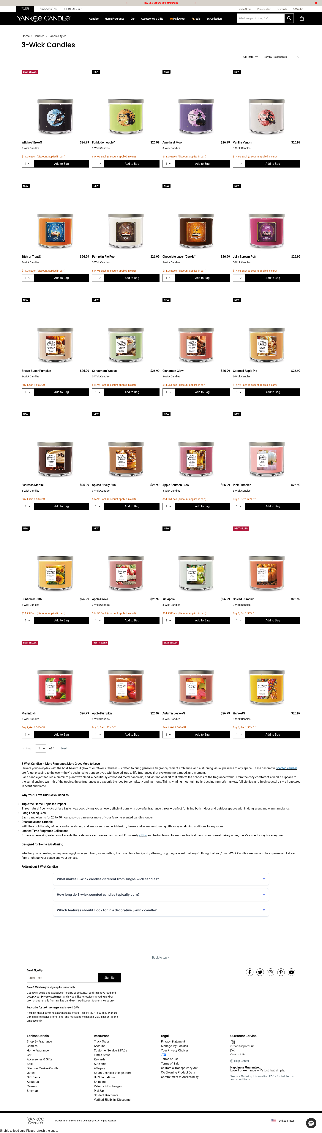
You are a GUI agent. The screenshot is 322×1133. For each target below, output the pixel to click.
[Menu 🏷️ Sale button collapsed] (202, 18)
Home (26, 36)
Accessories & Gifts (152, 18)
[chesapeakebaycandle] (72, 9)
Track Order (101, 1041)
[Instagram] (270, 972)
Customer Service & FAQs (110, 1050)
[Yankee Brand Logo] (43, 18)
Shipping (100, 1082)
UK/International (105, 1077)
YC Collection (214, 18)
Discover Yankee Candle (42, 1068)
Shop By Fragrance (39, 1041)
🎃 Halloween (177, 18)
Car (133, 18)
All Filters (248, 56)
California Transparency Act (179, 1068)
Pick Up (99, 1091)
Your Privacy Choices (175, 1050)
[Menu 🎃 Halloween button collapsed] (187, 18)
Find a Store (102, 1055)
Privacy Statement (51, 996)
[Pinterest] (281, 972)
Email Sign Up (34, 970)
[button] (311, 1123)
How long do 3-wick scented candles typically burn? (98, 894)
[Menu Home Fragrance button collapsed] (126, 18)
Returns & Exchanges (108, 1086)
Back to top (159, 957)
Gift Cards (33, 1077)
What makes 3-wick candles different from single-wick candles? (108, 879)
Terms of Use (169, 1059)
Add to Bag (61, 163)
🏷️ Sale (196, 18)
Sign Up (109, 977)
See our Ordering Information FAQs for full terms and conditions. (262, 1078)
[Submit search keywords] (289, 18)
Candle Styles (57, 36)
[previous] (127, 3)
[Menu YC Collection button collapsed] (223, 18)
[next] (195, 3)
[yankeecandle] (26, 9)
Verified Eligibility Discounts (112, 1099)
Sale (30, 1064)
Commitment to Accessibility (180, 1077)
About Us (33, 1082)
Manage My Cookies (174, 1046)
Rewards (99, 1059)
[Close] (316, 3)
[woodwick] (49, 9)
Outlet (31, 1073)
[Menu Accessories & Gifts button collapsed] (164, 18)
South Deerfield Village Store (112, 1073)
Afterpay (99, 1068)
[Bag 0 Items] (302, 18)
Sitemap (32, 1091)
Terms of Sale (170, 1063)
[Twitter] (260, 972)
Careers (32, 1086)
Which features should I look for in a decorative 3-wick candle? (107, 910)
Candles (94, 18)
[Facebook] (249, 972)
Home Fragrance (114, 18)
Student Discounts (106, 1095)
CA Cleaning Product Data (178, 1072)
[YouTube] (291, 972)
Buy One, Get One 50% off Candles (161, 3)
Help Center (241, 1060)
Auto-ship (100, 1064)
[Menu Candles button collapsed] (100, 18)
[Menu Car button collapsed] (136, 18)
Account (99, 1046)
